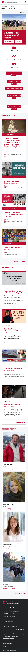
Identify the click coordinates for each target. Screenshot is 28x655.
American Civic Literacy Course (14, 88)
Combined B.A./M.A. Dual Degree (14, 82)
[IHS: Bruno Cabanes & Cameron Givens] (14, 176)
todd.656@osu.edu (9, 589)
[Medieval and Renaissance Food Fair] (14, 243)
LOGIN (4, 646)
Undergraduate (9, 41)
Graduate (18, 41)
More (19, 261)
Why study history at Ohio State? (14, 96)
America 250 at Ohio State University (14, 107)
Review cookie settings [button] (8, 640)
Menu (21, 12)
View (18, 593)
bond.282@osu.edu (9, 549)
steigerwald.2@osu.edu (10, 469)
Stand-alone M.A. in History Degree (15, 73)
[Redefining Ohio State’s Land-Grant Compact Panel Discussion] (14, 210)
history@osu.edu (11, 616)
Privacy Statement (7, 643)
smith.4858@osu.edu (9, 509)
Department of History (10, 608)
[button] (2, 20)
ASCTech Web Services (20, 653)
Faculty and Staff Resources (10, 626)
